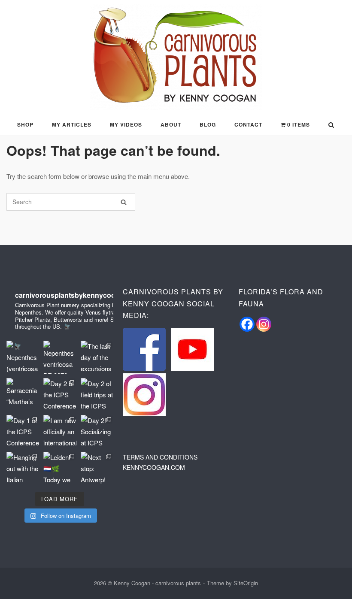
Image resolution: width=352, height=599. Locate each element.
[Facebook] (247, 324)
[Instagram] (263, 324)
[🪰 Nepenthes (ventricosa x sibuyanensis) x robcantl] (22, 357)
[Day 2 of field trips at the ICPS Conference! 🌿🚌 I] (97, 394)
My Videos (126, 124)
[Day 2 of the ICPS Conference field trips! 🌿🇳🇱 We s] (59, 394)
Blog (208, 124)
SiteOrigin (246, 583)
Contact (248, 124)
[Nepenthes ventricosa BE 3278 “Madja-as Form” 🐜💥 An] (59, 357)
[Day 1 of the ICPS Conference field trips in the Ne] (22, 431)
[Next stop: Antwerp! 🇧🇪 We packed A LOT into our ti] (97, 468)
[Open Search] (331, 125)
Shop (25, 124)
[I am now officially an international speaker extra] (59, 431)
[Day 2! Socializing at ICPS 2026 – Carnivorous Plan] (97, 431)
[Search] (123, 202)
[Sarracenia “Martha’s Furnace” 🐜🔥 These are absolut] (22, 394)
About (171, 124)
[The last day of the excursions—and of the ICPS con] (97, 357)
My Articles (71, 124)
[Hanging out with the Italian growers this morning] (22, 468)
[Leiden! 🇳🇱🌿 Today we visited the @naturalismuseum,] (59, 468)
